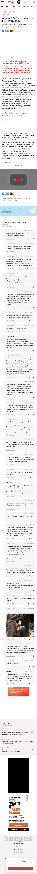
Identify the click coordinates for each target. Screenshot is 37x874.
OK (20, 869)
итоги (21, 61)
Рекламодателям (18, 849)
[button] (33, 113)
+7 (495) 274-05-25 (19, 843)
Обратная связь (18, 852)
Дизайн (6, 723)
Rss (18, 855)
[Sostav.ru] (11, 2)
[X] (11, 31)
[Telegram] (6, 31)
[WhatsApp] (8, 31)
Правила (8, 227)
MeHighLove (10, 336)
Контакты (18, 847)
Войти (4, 227)
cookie (24, 861)
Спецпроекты (23, 7)
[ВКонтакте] (3, 31)
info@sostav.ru (18, 841)
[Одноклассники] (13, 31)
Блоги (13, 7)
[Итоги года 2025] (20, 2)
